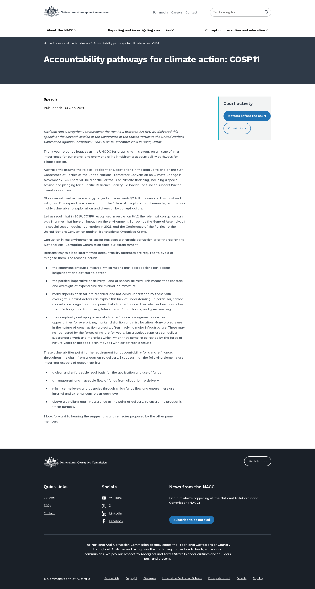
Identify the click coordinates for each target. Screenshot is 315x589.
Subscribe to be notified (192, 520)
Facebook (116, 521)
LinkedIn (115, 513)
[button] (247, 116)
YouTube (115, 498)
